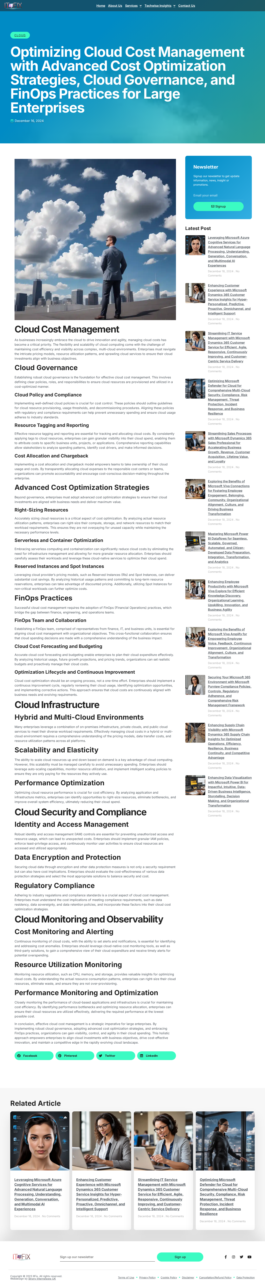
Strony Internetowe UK (42, 1278)
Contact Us (186, 6)
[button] (34, 1055)
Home (100, 6)
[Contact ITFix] (225, 1256)
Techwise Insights (158, 6)
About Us (115, 6)
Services (131, 6)
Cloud (20, 35)
